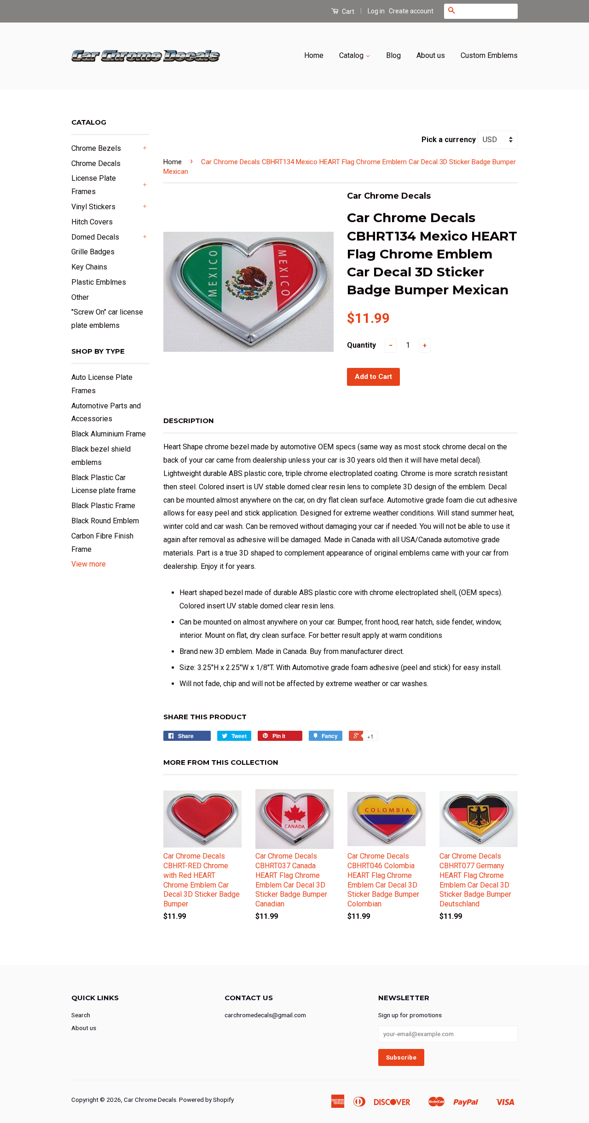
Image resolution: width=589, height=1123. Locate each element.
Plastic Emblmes (98, 282)
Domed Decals (95, 237)
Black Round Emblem (105, 520)
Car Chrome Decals (150, 1099)
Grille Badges (93, 251)
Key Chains (89, 267)
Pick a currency (450, 139)
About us (430, 55)
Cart (347, 11)
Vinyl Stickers (93, 206)
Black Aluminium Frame (108, 434)
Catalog (352, 55)
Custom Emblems (489, 55)
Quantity (361, 345)
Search (80, 1015)
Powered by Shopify (206, 1099)
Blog (393, 55)
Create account (411, 11)
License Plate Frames (93, 185)
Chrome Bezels (96, 148)
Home (313, 55)
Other (80, 297)
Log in (376, 11)
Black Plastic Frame (103, 505)
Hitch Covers (92, 222)
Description (188, 420)
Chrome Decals (96, 163)
